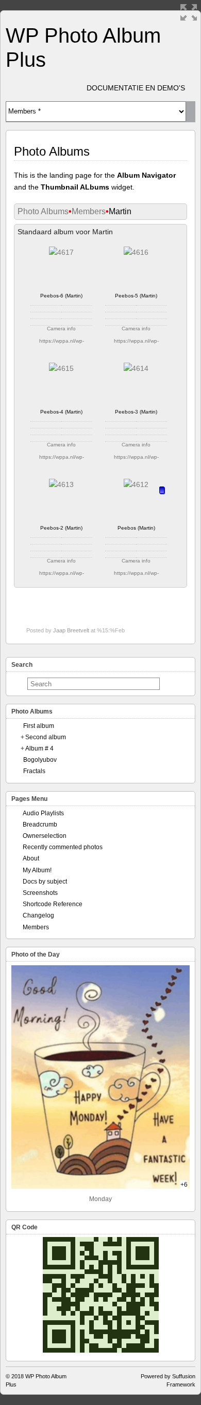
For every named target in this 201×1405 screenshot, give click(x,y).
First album (38, 725)
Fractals (34, 771)
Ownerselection (44, 835)
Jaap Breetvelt (71, 630)
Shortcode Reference (52, 904)
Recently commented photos (63, 847)
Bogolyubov (40, 759)
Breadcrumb (40, 824)
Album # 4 (39, 748)
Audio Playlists (43, 813)
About (31, 858)
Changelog (38, 915)
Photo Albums (43, 211)
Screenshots (40, 892)
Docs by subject (45, 881)
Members (89, 211)
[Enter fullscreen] (188, 12)
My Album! (37, 870)
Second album (45, 737)
